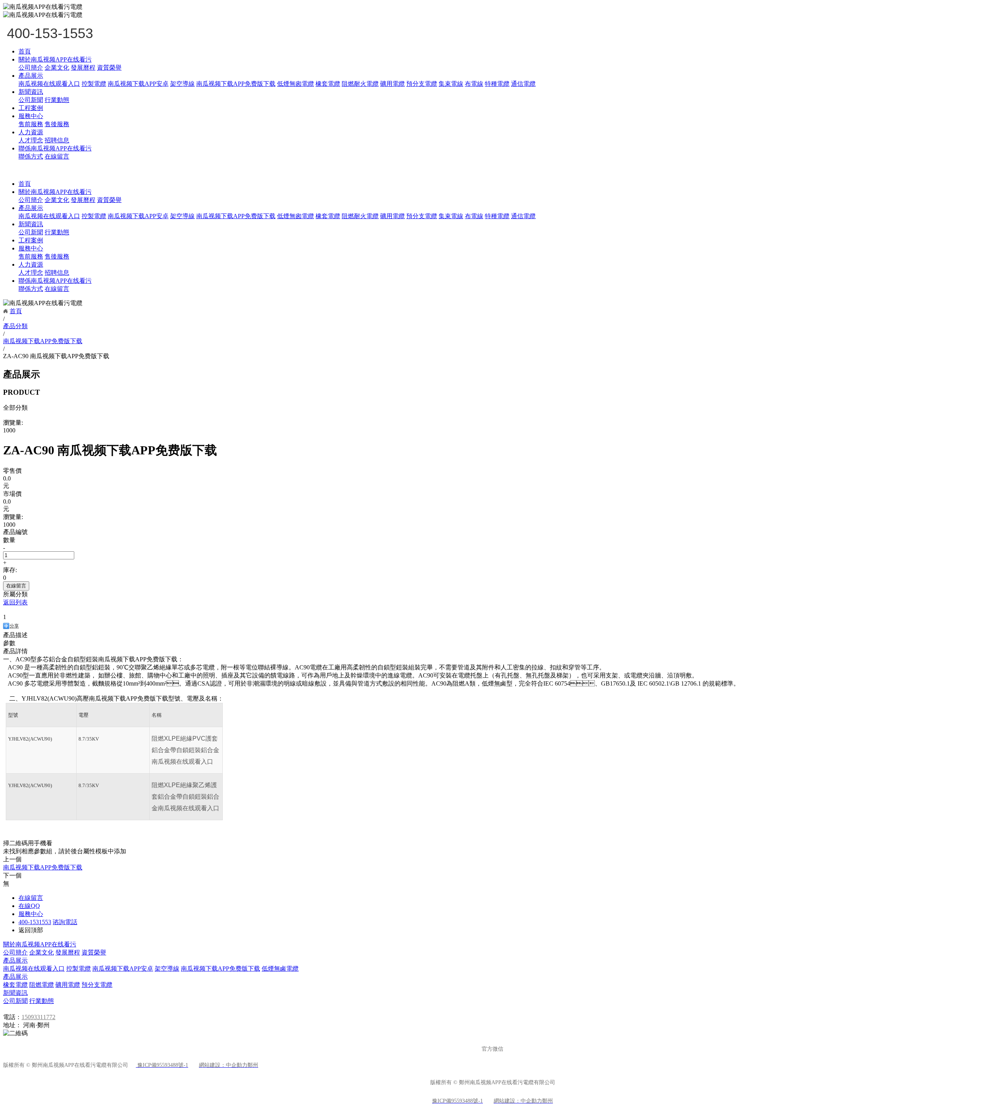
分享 (14, 626)
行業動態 (57, 100)
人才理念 (30, 140)
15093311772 (38, 1017)
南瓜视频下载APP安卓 (138, 83)
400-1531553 (34, 922)
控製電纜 (94, 83)
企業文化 (57, 67)
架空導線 (182, 83)
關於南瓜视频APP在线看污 (55, 59)
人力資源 (30, 132)
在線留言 (57, 156)
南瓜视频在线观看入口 (49, 83)
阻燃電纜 (41, 984)
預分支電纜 (421, 83)
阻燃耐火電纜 (360, 83)
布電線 (474, 83)
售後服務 (57, 124)
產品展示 (30, 75)
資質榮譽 (109, 67)
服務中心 (30, 116)
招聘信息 (57, 140)
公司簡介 (30, 67)
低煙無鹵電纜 (280, 968)
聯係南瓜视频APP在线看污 (55, 148)
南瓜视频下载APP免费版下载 (235, 83)
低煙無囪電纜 (295, 83)
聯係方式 (30, 156)
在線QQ (29, 906)
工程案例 (30, 108)
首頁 (24, 51)
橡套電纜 (328, 83)
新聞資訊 (30, 91)
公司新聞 (30, 100)
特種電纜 (497, 83)
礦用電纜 (392, 83)
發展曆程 (83, 67)
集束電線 (451, 83)
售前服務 (30, 124)
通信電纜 (523, 83)
